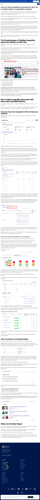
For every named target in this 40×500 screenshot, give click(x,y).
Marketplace (22, 479)
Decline (35, 497)
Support (3, 483)
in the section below (15, 24)
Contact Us (22, 478)
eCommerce (22, 467)
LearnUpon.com (18, 270)
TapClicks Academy (5, 480)
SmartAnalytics (5, 467)
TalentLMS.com (17, 269)
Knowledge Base (4, 479)
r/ (10, 455)
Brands (22, 462)
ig (8, 455)
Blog (2, 474)
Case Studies (4, 475)
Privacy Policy (17, 497)
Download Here (36, 1)
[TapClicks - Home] (17, 4)
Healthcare (22, 466)
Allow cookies (30, 497)
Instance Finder (4, 482)
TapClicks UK (23, 480)
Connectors (4, 470)
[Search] (36, 4)
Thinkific (8, 269)
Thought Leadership (5, 478)
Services (22, 468)
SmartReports (5, 466)
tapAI (3, 463)
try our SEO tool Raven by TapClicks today (11, 36)
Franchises (22, 463)
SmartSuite (4, 468)
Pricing (22, 475)
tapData (3, 461)
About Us (22, 474)
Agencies (22, 461)
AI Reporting (5, 462)
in (2, 455)
